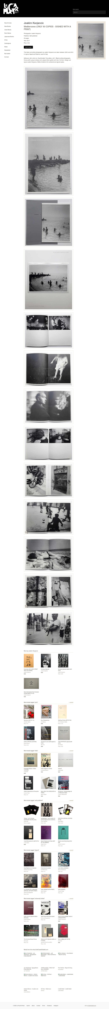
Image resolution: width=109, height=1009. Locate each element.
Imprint (28, 1005)
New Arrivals (7, 23)
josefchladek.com (92, 1005)
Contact (6, 57)
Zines (6, 40)
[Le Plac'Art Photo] (11, 8)
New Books (7, 26)
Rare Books (7, 33)
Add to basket (28, 47)
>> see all (71, 702)
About (33, 1005)
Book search (76, 9)
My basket (7, 53)
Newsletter (7, 50)
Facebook (49, 1005)
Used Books (7, 30)
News (5, 47)
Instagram (56, 1005)
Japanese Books (9, 36)
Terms (43, 1005)
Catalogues (7, 43)
